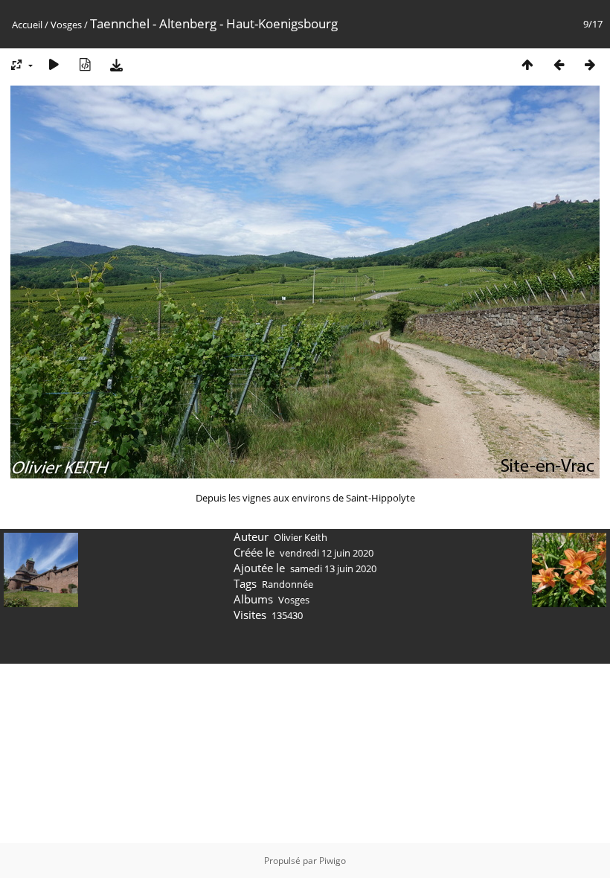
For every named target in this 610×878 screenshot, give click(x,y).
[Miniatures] (527, 64)
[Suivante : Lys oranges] (590, 64)
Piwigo (332, 860)
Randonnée (287, 584)
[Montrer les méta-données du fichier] (84, 64)
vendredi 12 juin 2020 (326, 553)
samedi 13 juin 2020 (333, 568)
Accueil (27, 24)
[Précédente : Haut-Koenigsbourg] (558, 64)
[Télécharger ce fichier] (116, 64)
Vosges (66, 24)
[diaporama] (53, 64)
